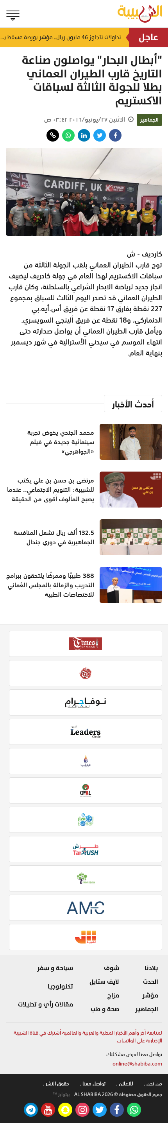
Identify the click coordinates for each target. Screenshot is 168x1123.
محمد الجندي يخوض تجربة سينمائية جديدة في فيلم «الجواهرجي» (60, 441)
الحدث (150, 982)
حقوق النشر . (56, 1083)
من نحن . (153, 1083)
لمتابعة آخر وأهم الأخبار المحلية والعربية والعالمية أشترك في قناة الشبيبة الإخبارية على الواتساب (88, 1037)
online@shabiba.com (137, 1063)
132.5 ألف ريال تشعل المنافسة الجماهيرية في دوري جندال (54, 537)
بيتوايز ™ (61, 1094)
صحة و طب (105, 1009)
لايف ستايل (104, 982)
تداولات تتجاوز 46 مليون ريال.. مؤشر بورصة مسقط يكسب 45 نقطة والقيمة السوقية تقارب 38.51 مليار (60, 37)
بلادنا (151, 968)
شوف (111, 968)
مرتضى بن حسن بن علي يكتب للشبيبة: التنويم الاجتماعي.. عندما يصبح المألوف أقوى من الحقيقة (50, 489)
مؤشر (150, 995)
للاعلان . (124, 1083)
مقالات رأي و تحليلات (45, 1004)
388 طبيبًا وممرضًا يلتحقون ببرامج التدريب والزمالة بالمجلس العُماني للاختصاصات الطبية (50, 585)
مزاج (113, 995)
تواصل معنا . (92, 1083)
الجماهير (149, 119)
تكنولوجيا (60, 986)
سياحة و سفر (55, 968)
